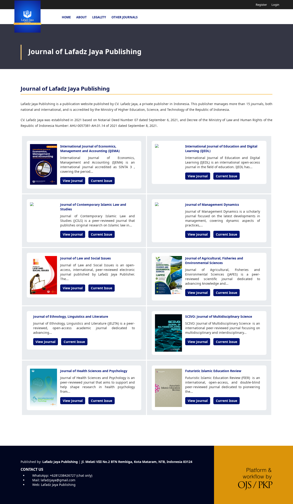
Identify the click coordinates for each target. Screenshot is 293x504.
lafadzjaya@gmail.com (58, 480)
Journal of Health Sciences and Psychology (93, 371)
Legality (99, 17)
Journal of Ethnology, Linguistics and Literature (70, 316)
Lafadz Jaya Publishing (58, 484)
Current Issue (101, 180)
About (81, 17)
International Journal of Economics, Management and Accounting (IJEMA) (90, 148)
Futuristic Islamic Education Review (213, 371)
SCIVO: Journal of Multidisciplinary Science (218, 316)
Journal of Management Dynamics (212, 204)
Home (66, 17)
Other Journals (124, 17)
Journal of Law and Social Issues (85, 258)
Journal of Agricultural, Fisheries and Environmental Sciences (214, 260)
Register (261, 5)
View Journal (73, 180)
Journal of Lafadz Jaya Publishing (84, 51)
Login (275, 5)
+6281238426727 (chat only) (71, 475)
